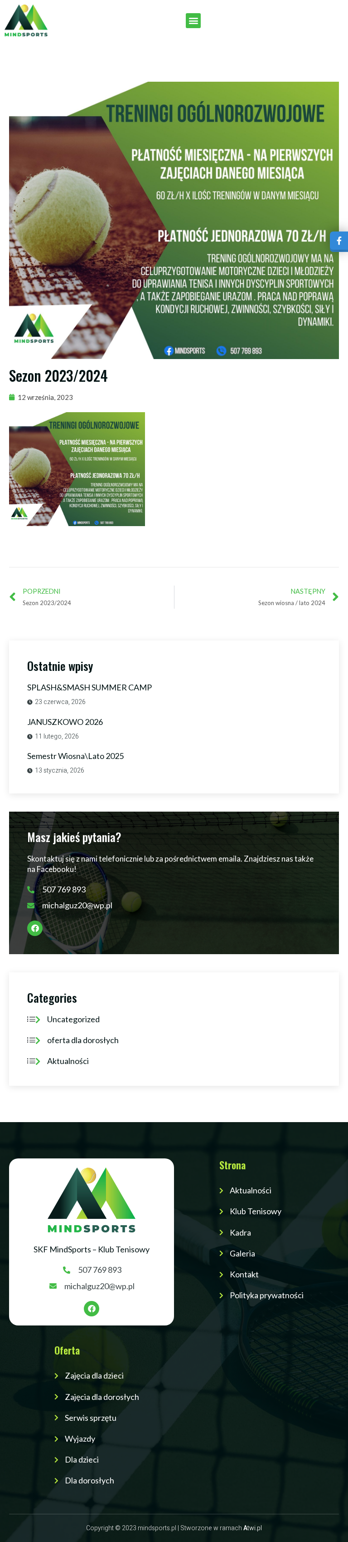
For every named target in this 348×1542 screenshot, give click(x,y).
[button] (193, 20)
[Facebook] (35, 928)
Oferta (67, 1350)
